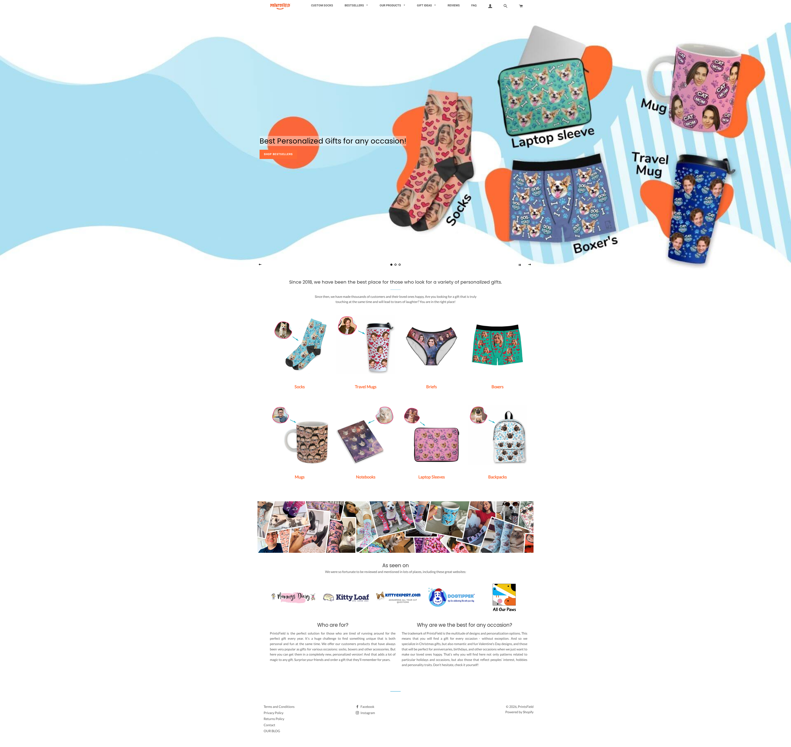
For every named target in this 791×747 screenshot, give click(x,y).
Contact (269, 725)
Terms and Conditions (279, 706)
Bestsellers (355, 5)
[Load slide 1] (391, 265)
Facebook (367, 706)
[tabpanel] (395, 146)
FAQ (474, 5)
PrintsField (526, 706)
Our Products (391, 5)
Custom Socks (322, 5)
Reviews (454, 5)
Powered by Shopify (519, 712)
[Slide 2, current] (395, 265)
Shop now (272, 154)
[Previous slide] (260, 265)
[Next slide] (530, 265)
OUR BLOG (272, 731)
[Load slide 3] (400, 265)
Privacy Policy (273, 713)
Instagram (367, 713)
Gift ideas (425, 5)
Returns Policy (274, 719)
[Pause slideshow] (520, 265)
